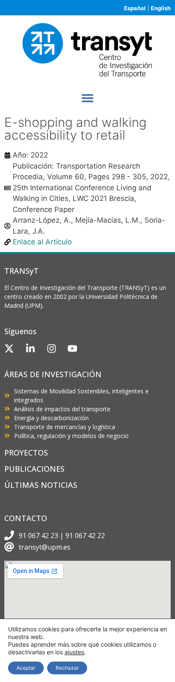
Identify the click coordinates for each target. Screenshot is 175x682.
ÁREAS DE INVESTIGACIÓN (53, 374)
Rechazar (67, 668)
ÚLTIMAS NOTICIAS (40, 485)
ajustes (74, 652)
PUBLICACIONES (34, 469)
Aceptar (26, 668)
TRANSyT (21, 271)
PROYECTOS (26, 452)
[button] (87, 97)
